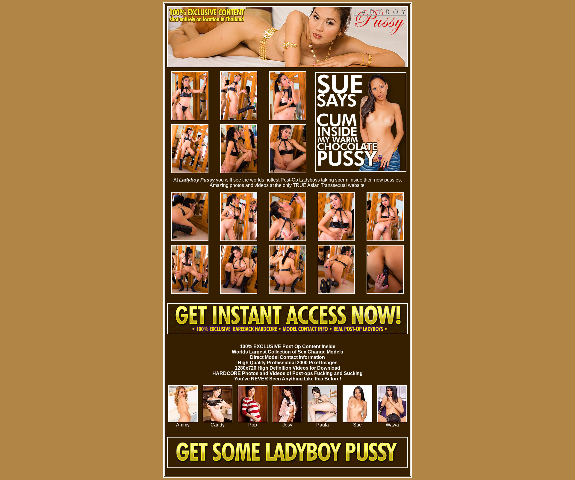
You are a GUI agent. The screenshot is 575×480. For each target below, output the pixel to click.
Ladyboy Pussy (197, 179)
